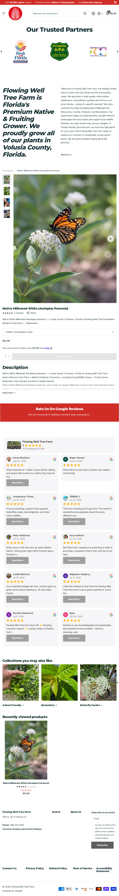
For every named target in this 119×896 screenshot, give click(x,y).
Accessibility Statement (104, 870)
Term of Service (82, 868)
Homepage (7, 170)
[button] (10, 354)
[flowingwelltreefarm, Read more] (93, 13)
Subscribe (102, 845)
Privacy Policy (35, 868)
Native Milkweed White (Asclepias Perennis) (26, 783)
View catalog (4, 13)
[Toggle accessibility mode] (115, 2)
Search (56, 811)
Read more (31, 323)
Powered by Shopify (12, 891)
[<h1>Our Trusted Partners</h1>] (59, 51)
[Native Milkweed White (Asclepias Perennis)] (26, 750)
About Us (75, 811)
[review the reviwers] (54, 459)
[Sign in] (100, 13)
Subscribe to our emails (103, 812)
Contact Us (9, 868)
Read (7, 393)
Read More (17, 482)
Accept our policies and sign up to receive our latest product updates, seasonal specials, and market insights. (105, 831)
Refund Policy (58, 868)
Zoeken (85, 13)
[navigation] (1, 51)
